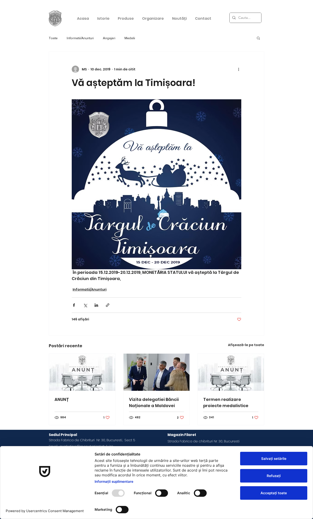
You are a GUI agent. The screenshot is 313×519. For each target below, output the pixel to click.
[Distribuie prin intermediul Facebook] (74, 305)
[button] (258, 38)
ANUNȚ (62, 399)
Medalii (129, 38)
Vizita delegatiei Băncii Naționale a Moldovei (154, 402)
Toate (53, 38)
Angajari (109, 38)
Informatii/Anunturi (80, 38)
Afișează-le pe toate (246, 345)
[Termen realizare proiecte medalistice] (231, 372)
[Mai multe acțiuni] (238, 69)
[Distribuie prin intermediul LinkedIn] (96, 305)
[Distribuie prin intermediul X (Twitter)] (85, 305)
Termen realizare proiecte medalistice (225, 402)
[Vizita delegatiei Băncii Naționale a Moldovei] (157, 372)
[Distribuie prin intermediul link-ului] (107, 305)
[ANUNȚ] (82, 372)
